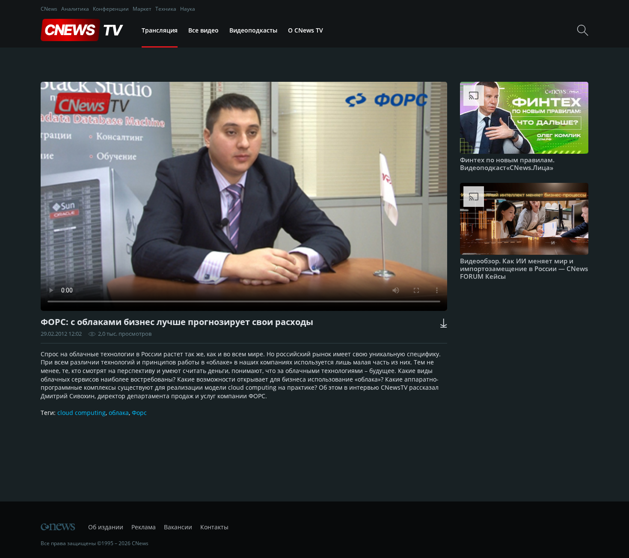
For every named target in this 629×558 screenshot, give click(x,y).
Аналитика (75, 8)
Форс (139, 413)
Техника (165, 8)
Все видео (203, 30)
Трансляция (160, 30)
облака (119, 413)
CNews (49, 8)
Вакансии (178, 527)
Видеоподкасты (253, 30)
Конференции (111, 8)
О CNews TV (305, 30)
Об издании (105, 527)
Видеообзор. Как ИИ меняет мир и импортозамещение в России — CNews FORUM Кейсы (524, 268)
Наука (187, 8)
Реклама (143, 527)
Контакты (214, 527)
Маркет (142, 8)
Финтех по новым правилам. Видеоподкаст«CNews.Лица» (507, 163)
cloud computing (81, 413)
